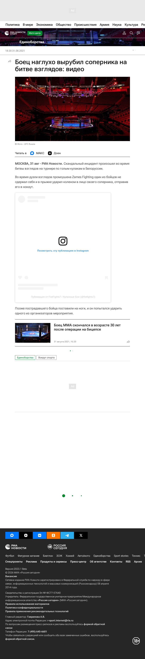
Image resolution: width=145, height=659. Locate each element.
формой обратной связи (19, 639)
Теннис (136, 555)
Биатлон (48, 555)
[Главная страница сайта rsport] (23, 33)
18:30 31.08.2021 (15, 50)
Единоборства (25, 357)
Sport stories (121, 555)
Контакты (116, 561)
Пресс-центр (78, 561)
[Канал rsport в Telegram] (67, 535)
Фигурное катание (28, 555)
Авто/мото (84, 555)
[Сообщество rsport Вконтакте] (39, 535)
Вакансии (11, 576)
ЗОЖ (59, 555)
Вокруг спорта (46, 357)
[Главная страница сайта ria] (6, 33)
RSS (128, 561)
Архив (138, 561)
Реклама (31, 561)
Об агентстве (98, 561)
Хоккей (70, 555)
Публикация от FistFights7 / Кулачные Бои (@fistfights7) (63, 296)
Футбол (9, 555)
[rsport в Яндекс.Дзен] (26, 535)
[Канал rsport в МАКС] (12, 535)
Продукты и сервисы (53, 561)
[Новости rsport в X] (81, 535)
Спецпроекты (13, 561)
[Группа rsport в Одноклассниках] (53, 535)
